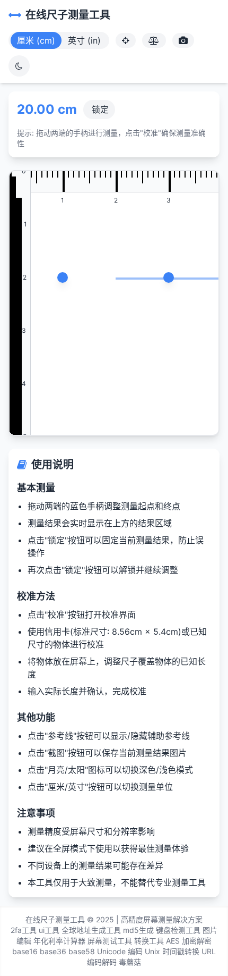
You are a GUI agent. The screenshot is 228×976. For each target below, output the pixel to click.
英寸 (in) (84, 40)
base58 (81, 951)
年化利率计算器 (59, 940)
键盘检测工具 (178, 930)
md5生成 (138, 930)
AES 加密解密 (189, 940)
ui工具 (49, 930)
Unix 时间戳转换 (172, 951)
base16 (25, 951)
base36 (53, 951)
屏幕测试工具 (109, 940)
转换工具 (149, 940)
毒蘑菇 (130, 961)
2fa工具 (24, 930)
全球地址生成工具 (91, 930)
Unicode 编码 (120, 951)
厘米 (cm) (36, 40)
